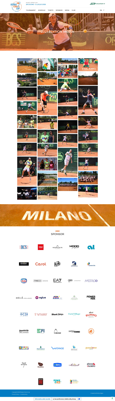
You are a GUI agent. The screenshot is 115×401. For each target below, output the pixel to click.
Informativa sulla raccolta (42, 399)
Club (73, 10)
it (103, 10)
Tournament (31, 10)
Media (67, 10)
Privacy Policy (15, 394)
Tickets (50, 10)
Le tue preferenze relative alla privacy (64, 399)
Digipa (101, 393)
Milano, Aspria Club (31, 2)
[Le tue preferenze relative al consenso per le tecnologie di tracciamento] (112, 398)
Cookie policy (23, 394)
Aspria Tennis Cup (16, 6)
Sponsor (59, 10)
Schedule (41, 10)
